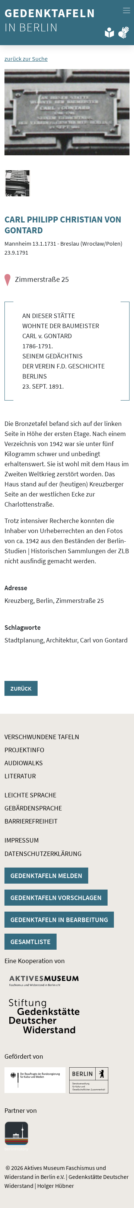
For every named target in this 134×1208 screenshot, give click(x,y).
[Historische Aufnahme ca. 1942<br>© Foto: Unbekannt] (17, 183)
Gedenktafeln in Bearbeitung (59, 919)
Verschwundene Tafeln (41, 736)
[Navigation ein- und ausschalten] (126, 10)
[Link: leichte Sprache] (109, 31)
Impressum (21, 840)
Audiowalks (23, 763)
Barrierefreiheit (31, 821)
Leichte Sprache (30, 795)
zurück (21, 688)
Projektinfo (24, 749)
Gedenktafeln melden (46, 875)
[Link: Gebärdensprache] (124, 31)
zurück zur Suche (26, 58)
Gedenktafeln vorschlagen (56, 897)
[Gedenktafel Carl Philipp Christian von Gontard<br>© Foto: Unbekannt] (67, 112)
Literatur (20, 776)
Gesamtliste (30, 941)
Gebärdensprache (33, 808)
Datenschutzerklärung (43, 853)
